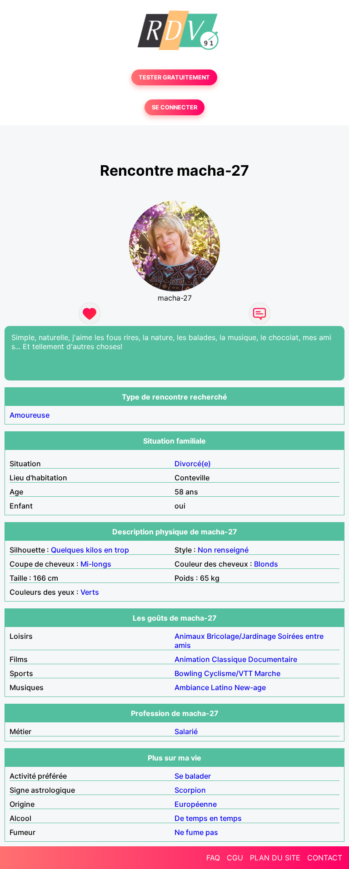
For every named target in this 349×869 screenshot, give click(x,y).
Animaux (189, 636)
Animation (192, 659)
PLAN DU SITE (275, 857)
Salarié (186, 731)
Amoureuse (30, 415)
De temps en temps (208, 818)
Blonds (266, 563)
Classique (229, 659)
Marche (267, 673)
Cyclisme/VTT (228, 673)
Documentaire (272, 659)
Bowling (188, 673)
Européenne (195, 804)
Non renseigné (223, 549)
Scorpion (190, 790)
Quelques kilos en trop (90, 549)
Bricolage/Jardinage (241, 636)
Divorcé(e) (192, 463)
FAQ (213, 857)
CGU (235, 857)
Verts (89, 592)
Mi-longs (95, 563)
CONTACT (324, 857)
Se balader (192, 775)
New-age (250, 687)
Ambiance (191, 687)
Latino (222, 687)
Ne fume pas (196, 832)
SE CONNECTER (174, 107)
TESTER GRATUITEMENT (174, 77)
